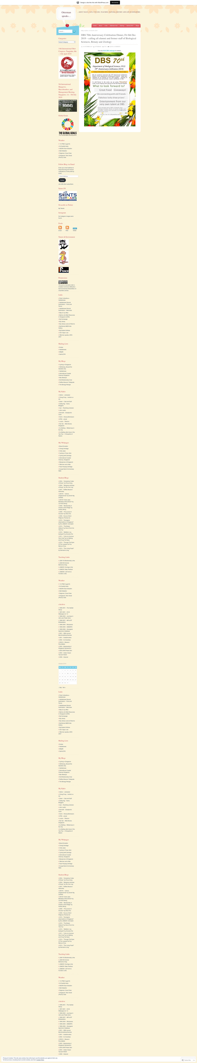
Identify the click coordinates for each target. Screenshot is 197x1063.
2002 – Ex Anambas (65, 640)
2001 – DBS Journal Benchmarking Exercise (65, 634)
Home (95, 25)
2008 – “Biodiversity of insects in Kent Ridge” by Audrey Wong (65, 507)
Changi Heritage (64, 448)
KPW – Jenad (63, 419)
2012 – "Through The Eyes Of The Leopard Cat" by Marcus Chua (66, 544)
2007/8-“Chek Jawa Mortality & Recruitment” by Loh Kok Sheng (65, 501)
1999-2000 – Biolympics (66, 624)
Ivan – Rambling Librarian (66, 408)
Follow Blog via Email (66, 164)
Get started (115, 2)
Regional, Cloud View (65, 153)
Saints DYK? (130, 25)
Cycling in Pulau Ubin (65, 453)
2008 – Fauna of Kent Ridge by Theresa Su (64, 517)
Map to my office (63, 312)
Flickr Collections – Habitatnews (64, 299)
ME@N (61, 352)
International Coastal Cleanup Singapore (64, 374)
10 (67, 673)
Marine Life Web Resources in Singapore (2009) (66, 316)
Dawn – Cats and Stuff (65, 401)
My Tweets (61, 208)
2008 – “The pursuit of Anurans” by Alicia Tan (65, 512)
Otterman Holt (113, 25)
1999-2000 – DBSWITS (65, 627)
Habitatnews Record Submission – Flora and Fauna (65, 304)
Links (105, 25)
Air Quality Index (63, 146)
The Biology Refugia (65, 384)
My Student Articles (64, 330)
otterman (98, 46)
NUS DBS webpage (109, 51)
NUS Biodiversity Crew (65, 380)
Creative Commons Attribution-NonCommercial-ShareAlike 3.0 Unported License (67, 288)
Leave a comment (114, 46)
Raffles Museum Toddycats (66, 382)
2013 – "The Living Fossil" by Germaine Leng (66, 549)
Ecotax (61, 347)
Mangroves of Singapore (66, 462)
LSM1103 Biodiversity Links (67, 560)
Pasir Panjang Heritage (65, 466)
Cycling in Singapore (65, 364)
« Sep (60, 687)
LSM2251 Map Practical (66, 569)
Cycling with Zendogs (65, 455)
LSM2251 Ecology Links (66, 567)
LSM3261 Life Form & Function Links (64, 572)
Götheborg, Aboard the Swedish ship (65, 368)
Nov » (64, 687)
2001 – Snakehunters (65, 637)
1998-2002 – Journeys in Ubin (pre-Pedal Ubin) (65, 617)
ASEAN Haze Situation (65, 148)
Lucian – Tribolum (64, 421)
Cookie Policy (40, 1060)
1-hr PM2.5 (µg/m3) (64, 144)
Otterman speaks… (66, 14)
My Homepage (63, 319)
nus (105, 46)
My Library (62, 321)
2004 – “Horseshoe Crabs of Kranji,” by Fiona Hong (66, 482)
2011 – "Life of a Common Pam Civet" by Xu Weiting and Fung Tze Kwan (66, 538)
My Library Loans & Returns (67, 324)
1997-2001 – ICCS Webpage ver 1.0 (64, 613)
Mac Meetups (63, 377)
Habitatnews (62, 349)
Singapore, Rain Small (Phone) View (65, 156)
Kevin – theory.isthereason (66, 417)
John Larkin (62, 410)
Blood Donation (63, 446)
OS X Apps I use (63, 332)
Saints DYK (62, 354)
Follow (62, 180)
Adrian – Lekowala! (64, 395)
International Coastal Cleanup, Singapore (64, 458)
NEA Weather (63, 151)
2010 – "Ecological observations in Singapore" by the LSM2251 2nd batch (66, 522)
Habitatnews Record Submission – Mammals (65, 309)
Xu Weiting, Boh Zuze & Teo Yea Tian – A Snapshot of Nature (66, 434)
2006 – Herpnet (63, 657)
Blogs (137, 25)
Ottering (122, 25)
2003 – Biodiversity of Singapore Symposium (64, 647)
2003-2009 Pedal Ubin (65, 650)
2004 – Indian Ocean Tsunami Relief (64, 653)
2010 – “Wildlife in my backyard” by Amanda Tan (65, 533)
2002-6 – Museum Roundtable (63, 643)
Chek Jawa (62, 451)
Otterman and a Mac (65, 464)
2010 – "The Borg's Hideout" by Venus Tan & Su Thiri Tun (66, 528)
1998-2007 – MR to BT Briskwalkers (65, 621)
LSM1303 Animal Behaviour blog (63, 564)
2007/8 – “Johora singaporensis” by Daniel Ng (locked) (66, 495)
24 (67, 679)
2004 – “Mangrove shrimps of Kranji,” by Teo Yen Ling (66, 486)
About (100, 25)
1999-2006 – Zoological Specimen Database (65, 630)
